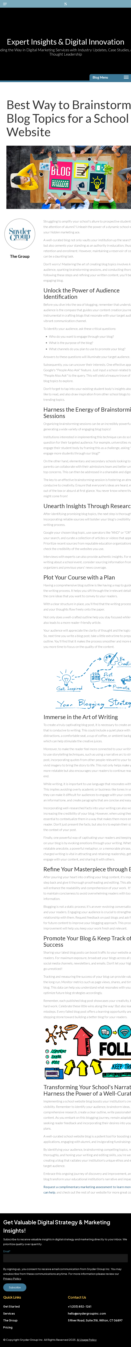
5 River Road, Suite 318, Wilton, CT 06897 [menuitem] (95, 1320)
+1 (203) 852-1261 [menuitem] (79, 1306)
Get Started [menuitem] (11, 1306)
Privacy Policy (12, 1278)
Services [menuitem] (9, 1313)
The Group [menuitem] (10, 1320)
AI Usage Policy (87, 1339)
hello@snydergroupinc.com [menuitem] (87, 1313)
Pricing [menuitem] (7, 1327)
